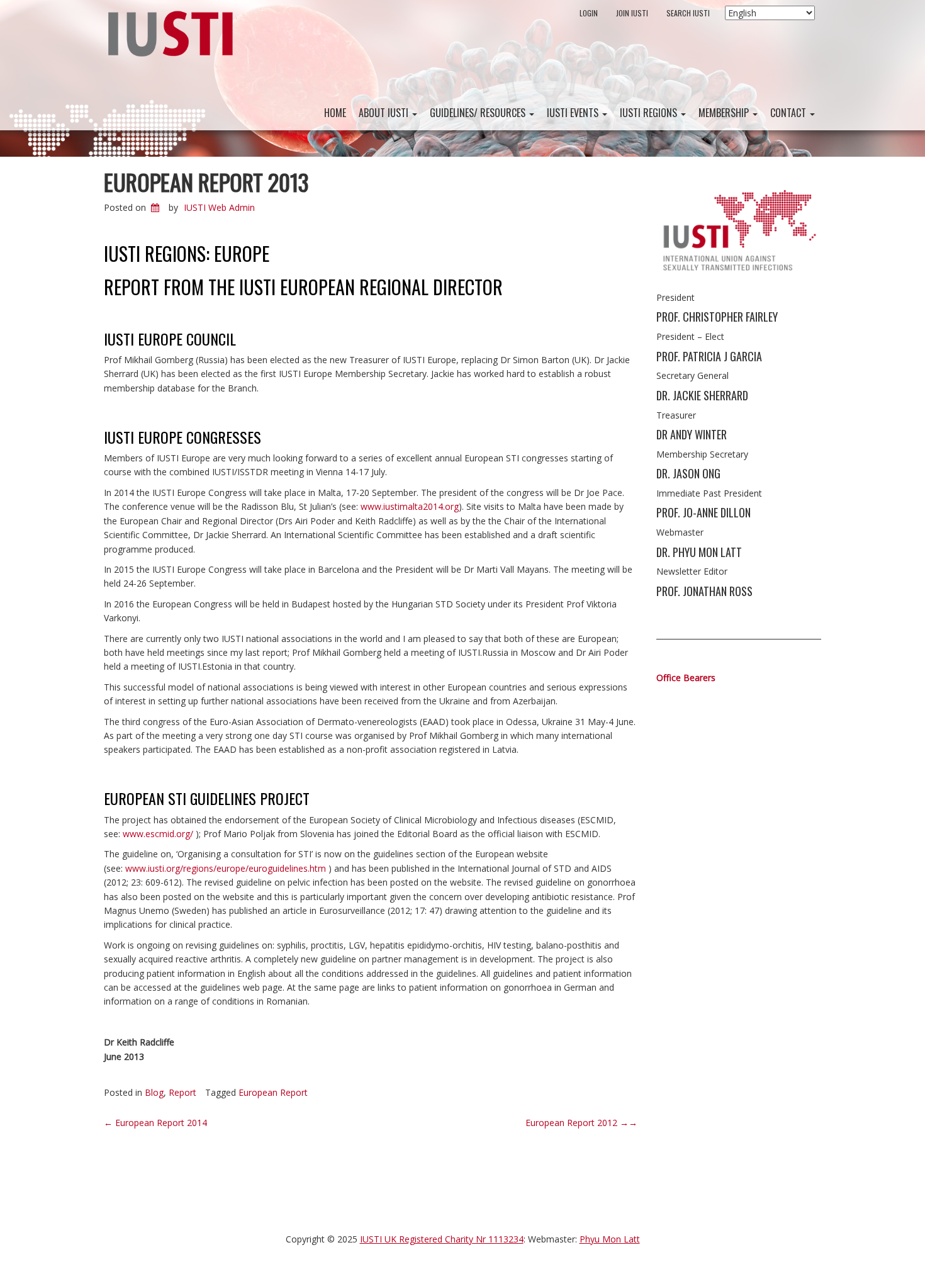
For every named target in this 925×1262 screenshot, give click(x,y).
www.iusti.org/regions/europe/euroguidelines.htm (225, 868)
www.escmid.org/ (158, 834)
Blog (154, 1092)
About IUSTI (385, 112)
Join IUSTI (632, 13)
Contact (789, 112)
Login (589, 13)
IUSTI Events (574, 112)
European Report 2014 (155, 1123)
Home (335, 112)
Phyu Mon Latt (610, 1239)
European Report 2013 (206, 181)
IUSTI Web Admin (219, 207)
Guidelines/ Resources (479, 112)
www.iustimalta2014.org (410, 506)
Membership (724, 112)
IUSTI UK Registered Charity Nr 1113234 (442, 1239)
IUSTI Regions (650, 112)
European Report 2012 (581, 1123)
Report (182, 1092)
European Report (273, 1092)
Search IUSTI (688, 13)
